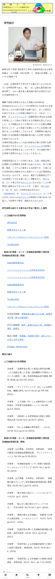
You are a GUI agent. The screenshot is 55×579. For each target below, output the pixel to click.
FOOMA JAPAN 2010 (17, 347)
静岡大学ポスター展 (16, 230)
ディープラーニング (17, 117)
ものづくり (25, 182)
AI (32, 88)
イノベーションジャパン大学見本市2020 (26, 270)
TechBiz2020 (13, 245)
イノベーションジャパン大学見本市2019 (26, 277)
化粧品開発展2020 (15, 285)
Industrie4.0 (9, 193)
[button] (49, 407)
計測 (6, 84)
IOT (16, 190)
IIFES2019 (12, 223)
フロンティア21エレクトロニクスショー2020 (28, 237)
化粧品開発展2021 (15, 263)
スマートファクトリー (31, 193)
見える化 (45, 186)
